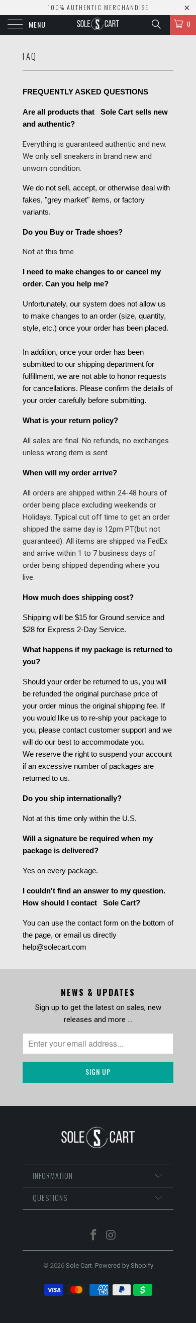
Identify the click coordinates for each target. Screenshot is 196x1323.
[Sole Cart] (98, 25)
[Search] (155, 24)
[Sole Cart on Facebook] (94, 1236)
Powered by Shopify (124, 1265)
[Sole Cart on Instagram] (111, 1236)
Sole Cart (79, 1265)
